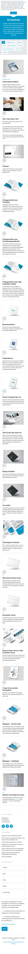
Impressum (5, 942)
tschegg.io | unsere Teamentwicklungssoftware (12, 835)
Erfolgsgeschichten (11, 42)
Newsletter (13, 943)
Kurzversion (17, 799)
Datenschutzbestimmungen (8, 924)
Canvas (4, 45)
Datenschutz (11, 942)
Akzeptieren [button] (13, 13)
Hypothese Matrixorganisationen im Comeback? (12, 842)
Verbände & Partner (19, 942)
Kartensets (20, 45)
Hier (9, 801)
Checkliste (4, 52)
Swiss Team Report (12, 45)
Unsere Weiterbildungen (7, 856)
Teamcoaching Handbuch (8, 49)
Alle (3, 42)
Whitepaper (19, 42)
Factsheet (18, 49)
